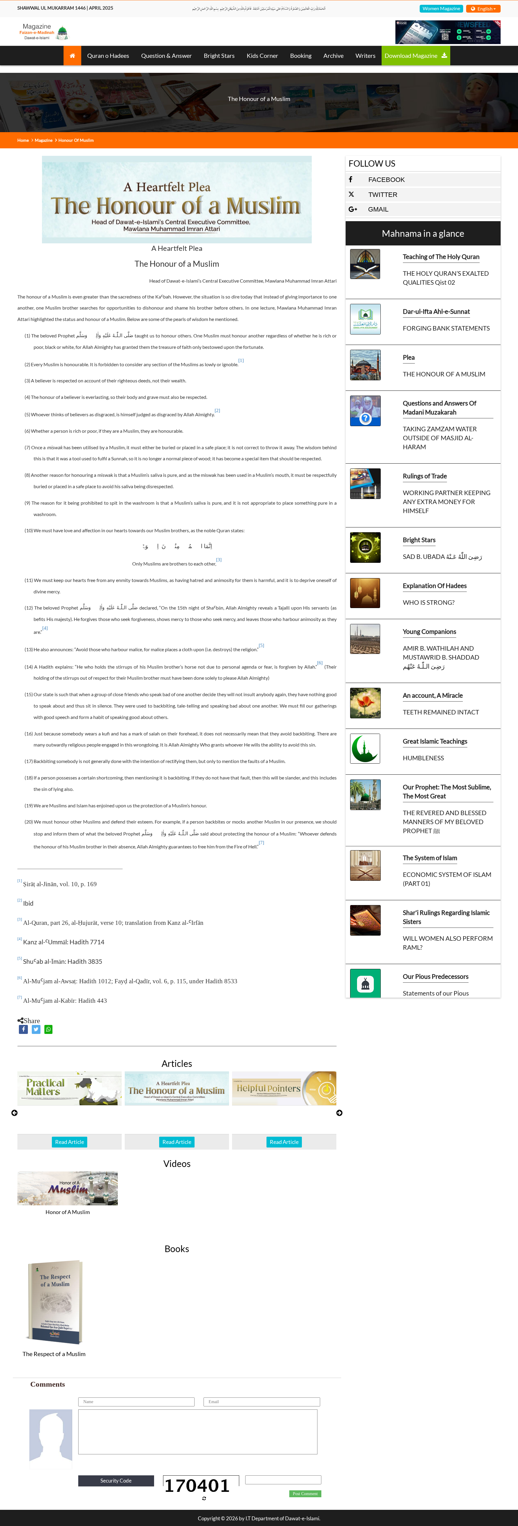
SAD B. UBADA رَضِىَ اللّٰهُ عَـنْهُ (442, 556)
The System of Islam (430, 857)
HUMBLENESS (423, 758)
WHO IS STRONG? (428, 602)
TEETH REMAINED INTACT (441, 712)
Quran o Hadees (108, 55)
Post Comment (305, 1494)
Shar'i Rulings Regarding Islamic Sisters (446, 917)
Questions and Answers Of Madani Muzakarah (439, 407)
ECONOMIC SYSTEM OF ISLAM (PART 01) (447, 879)
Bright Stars (219, 55)
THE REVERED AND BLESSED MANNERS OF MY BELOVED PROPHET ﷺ (445, 821)
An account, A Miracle (433, 695)
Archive (333, 55)
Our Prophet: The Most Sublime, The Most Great (447, 791)
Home (23, 140)
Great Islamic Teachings (435, 741)
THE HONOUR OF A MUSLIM (444, 374)
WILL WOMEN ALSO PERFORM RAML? (448, 942)
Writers (366, 55)
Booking (300, 55)
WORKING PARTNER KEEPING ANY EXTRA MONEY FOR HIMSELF (446, 501)
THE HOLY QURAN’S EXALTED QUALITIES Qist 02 (446, 277)
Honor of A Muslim (68, 1212)
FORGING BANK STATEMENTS (446, 328)
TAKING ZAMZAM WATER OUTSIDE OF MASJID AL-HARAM (440, 437)
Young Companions (429, 631)
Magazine (43, 140)
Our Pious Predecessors (436, 976)
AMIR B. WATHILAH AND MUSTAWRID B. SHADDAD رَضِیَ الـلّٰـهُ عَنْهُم (441, 657)
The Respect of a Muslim (53, 1353)
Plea (409, 357)
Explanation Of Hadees (435, 585)
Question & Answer (166, 55)
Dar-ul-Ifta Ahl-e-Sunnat (436, 311)
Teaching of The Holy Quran (441, 256)
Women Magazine (441, 8)
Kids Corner (262, 55)
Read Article (69, 1142)
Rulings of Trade (425, 475)
